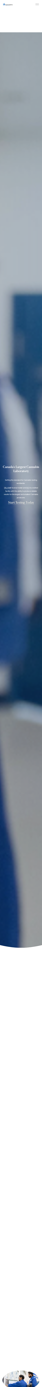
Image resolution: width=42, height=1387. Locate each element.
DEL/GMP (8, 488)
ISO (27, 488)
